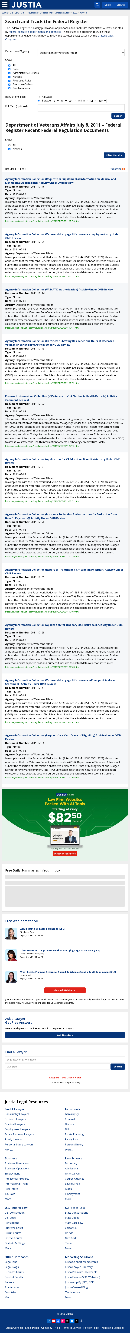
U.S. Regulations (29, 12)
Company (46, 1327)
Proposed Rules (21, 80)
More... (9, 1149)
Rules (15, 69)
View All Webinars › (65, 990)
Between (47, 100)
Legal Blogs (12, 1267)
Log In (107, 4)
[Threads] (67, 1321)
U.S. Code (10, 1217)
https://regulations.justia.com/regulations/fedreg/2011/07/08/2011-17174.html (42, 327)
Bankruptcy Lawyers (17, 1114)
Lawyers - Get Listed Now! (65, 1077)
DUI (67, 1129)
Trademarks (12, 1287)
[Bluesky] (72, 1321)
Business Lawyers (15, 1119)
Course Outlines (74, 1178)
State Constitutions (76, 1212)
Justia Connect (14, 1327)
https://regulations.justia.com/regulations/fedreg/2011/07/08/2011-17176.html (42, 221)
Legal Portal (32, 1327)
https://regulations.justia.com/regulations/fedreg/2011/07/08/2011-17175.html (42, 276)
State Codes (72, 1217)
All (14, 65)
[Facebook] (58, 1321)
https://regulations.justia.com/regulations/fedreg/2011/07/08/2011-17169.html (42, 611)
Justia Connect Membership (81, 1262)
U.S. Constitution (15, 1212)
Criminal (70, 1119)
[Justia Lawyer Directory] (81, 1321)
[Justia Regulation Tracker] (26, 5)
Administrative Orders (25, 73)
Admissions (71, 1168)
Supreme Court (14, 1228)
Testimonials (72, 1292)
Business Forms (14, 1272)
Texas (68, 1243)
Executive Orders (22, 84)
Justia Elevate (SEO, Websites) (82, 1277)
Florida (69, 1233)
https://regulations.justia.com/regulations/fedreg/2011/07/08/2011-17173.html (42, 383)
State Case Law (74, 1223)
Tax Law (10, 1194)
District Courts (13, 1238)
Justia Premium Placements (81, 1272)
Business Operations (17, 1168)
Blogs (68, 1189)
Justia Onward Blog (76, 1287)
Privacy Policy (91, 1327)
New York (71, 1238)
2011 (75, 12)
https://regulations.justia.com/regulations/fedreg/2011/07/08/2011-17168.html (42, 667)
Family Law (71, 1139)
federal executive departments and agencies (35, 32)
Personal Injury (74, 1144)
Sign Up (121, 4)
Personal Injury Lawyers (19, 1144)
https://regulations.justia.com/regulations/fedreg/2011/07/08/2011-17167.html (42, 722)
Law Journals (72, 1183)
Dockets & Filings (15, 1243)
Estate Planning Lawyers (19, 1134)
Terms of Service (71, 1327)
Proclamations (21, 88)
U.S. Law (14, 12)
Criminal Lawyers (15, 1124)
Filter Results (114, 155)
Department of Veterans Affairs (55, 12)
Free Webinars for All (21, 921)
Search (118, 115)
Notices (17, 76)
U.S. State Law (75, 1208)
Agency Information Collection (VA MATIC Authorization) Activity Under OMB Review (59, 289)
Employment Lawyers (17, 1129)
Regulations (12, 1223)
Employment (12, 1173)
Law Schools (73, 1158)
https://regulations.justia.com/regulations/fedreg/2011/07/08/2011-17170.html (42, 556)
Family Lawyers (14, 1139)
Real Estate (11, 1189)
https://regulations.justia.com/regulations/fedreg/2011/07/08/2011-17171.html (42, 501)
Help (57, 1327)
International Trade (16, 1183)
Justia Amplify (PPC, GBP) (79, 1282)
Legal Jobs (11, 1262)
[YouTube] (53, 1321)
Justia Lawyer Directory (79, 1267)
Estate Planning (74, 1134)
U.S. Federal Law (16, 1208)
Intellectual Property (17, 1178)
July (82, 12)
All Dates (47, 96)
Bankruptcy (72, 1114)
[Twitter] (76, 1321)
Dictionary (71, 1163)
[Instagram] (63, 1321)
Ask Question (65, 1035)
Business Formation (17, 1163)
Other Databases (17, 1257)
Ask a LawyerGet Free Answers (18, 1021)
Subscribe (116, 169)
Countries (10, 1292)
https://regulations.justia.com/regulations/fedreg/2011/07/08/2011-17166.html (42, 777)
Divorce (69, 1124)
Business (11, 1158)
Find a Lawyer (16, 1052)
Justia (5, 12)
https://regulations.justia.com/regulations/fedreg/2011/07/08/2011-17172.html (42, 445)
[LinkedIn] (49, 1321)
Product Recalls (14, 1277)
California (71, 1228)
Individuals (72, 1109)
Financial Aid (72, 1173)
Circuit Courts (13, 1233)
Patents (9, 1282)
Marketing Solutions (79, 1257)
